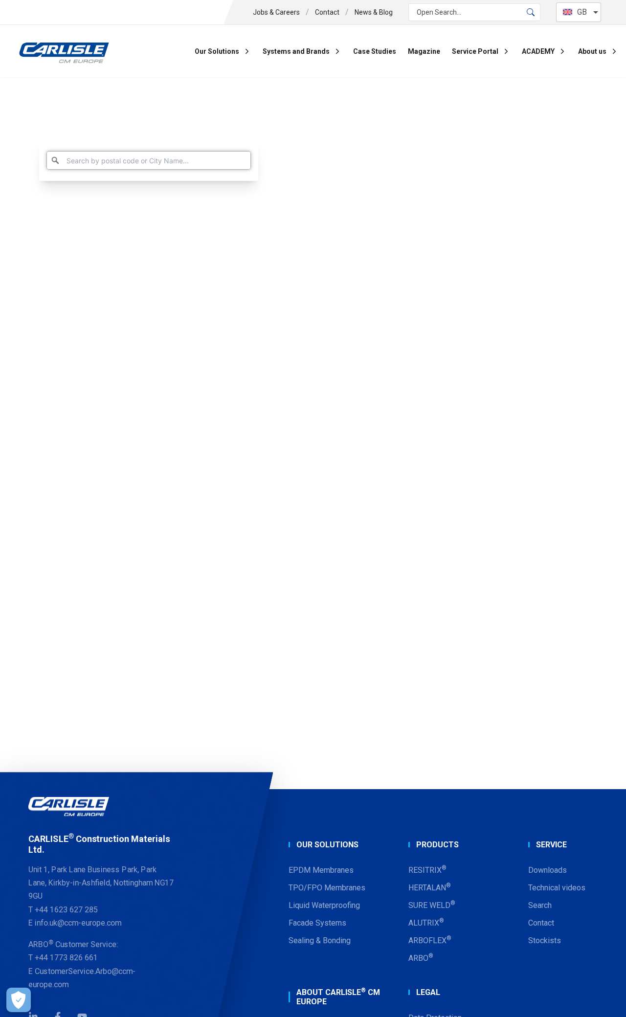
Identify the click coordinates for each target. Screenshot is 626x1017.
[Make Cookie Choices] (18, 1000)
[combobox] (148, 160)
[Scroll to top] (606, 997)
